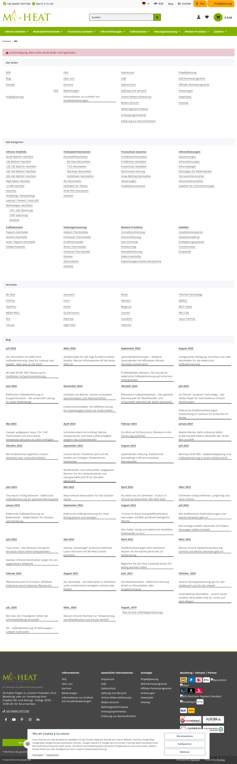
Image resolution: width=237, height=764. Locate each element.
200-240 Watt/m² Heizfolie (21, 176)
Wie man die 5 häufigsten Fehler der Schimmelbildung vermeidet (27, 617)
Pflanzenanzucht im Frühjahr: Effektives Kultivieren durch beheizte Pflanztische (29, 583)
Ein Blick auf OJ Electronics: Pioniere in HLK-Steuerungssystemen (146, 434)
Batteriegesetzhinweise (134, 109)
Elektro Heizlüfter (131, 256)
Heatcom (126, 324)
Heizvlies (11, 190)
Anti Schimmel (129, 241)
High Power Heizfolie (18, 181)
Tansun (10, 324)
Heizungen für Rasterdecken (195, 171)
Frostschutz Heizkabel (133, 166)
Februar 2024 (129, 423)
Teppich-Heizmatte (17, 232)
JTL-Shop (221, 759)
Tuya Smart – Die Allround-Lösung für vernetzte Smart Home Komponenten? (28, 549)
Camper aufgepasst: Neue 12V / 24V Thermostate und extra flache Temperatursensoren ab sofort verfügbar (30, 436)
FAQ (202, 3)
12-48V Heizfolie (15, 185)
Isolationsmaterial (189, 237)
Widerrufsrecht (130, 102)
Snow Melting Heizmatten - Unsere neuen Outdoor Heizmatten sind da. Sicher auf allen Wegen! (203, 597)
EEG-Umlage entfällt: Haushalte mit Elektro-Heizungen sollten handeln (204, 527)
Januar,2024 (186, 423)
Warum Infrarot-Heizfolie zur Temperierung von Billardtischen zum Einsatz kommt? (89, 617)
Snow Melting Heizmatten (136, 176)
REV (8, 318)
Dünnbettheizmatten (76, 156)
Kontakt (186, 3)
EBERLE (183, 300)
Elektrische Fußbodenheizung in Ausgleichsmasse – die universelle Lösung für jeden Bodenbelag (30, 398)
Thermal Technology (190, 294)
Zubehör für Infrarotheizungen (197, 185)
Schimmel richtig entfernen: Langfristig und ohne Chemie (204, 497)
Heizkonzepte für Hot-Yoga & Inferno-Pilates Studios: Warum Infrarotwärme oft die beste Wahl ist (89, 360)
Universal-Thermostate (77, 251)
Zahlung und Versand (133, 90)
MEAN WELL (13, 312)
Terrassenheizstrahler (191, 176)
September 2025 (131, 348)
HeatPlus (11, 306)
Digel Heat (69, 324)
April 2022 (127, 539)
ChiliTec (10, 300)
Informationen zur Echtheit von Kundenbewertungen (82, 98)
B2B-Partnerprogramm (192, 78)
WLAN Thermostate (75, 246)
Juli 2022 (184, 505)
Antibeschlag (128, 246)
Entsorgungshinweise (133, 115)
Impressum (37, 755)
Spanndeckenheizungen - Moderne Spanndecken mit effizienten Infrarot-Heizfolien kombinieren (143, 360)
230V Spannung (19, 215)
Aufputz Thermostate (76, 232)
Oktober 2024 (129, 386)
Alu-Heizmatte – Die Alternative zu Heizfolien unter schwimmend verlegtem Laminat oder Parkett (90, 585)
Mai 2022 (69, 539)
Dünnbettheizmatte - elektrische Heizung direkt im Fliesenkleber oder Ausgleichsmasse (145, 585)
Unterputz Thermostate (77, 237)
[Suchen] (157, 17)
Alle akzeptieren (184, 736)
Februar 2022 (14, 573)
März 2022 (185, 539)
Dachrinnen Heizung (133, 171)
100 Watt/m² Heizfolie (18, 161)
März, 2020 (70, 607)
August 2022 (128, 505)
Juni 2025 (11, 386)
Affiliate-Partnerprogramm (194, 84)
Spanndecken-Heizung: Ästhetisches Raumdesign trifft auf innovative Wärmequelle (142, 457)
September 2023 (73, 445)
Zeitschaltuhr (71, 261)
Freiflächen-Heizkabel (133, 161)
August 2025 (186, 348)
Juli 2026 (11, 348)
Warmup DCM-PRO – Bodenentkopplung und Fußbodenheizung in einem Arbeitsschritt (205, 455)
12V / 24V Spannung (21, 210)
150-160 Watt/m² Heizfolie (21, 171)
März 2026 (70, 348)
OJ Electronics (71, 312)
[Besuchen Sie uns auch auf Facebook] (5, 719)
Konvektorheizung (131, 251)
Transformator (187, 246)
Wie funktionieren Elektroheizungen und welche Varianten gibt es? (202, 515)
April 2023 (127, 487)
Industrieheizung (131, 237)
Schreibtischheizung (133, 232)
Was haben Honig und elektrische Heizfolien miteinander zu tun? (147, 531)
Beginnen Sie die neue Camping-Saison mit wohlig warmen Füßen (146, 565)
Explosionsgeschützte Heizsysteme (141, 261)
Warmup (69, 318)
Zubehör (14, 220)
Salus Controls (187, 318)
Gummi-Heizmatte (16, 237)
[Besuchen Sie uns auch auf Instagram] (30, 719)
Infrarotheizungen (189, 161)
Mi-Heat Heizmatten (78, 161)
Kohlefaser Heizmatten (80, 176)
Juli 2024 (184, 386)
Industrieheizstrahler (191, 181)
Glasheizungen (187, 156)
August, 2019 (129, 607)
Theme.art (195, 759)
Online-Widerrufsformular (136, 96)
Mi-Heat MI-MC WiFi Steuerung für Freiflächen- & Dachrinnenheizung (26, 374)
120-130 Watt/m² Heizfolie (21, 166)
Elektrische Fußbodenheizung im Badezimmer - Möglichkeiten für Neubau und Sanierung (29, 517)
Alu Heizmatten (72, 181)
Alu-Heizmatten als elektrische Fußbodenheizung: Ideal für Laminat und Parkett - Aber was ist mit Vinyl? (30, 360)
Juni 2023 (11, 487)
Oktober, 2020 (187, 573)
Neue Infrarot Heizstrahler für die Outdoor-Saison (89, 497)
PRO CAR (184, 312)
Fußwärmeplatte (15, 246)
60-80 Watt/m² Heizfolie (19, 156)
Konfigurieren (185, 744)
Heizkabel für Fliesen (76, 185)
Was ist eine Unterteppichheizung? (142, 612)
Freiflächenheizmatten (134, 156)
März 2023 (185, 487)
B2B (160, 3)
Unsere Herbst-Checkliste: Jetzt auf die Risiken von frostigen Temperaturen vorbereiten (86, 457)
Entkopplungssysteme (191, 241)
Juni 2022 (11, 539)
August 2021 (71, 573)
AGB (123, 78)
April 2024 (69, 423)
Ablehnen (184, 752)
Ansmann (69, 294)
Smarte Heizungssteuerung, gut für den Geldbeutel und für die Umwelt (202, 583)
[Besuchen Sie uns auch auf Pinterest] (22, 719)
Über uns (69, 78)
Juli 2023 (184, 445)
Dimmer (68, 256)
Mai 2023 (69, 487)
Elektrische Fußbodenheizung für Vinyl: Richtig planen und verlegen (86, 515)
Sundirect (126, 318)
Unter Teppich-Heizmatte (20, 241)
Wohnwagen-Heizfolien (19, 205)
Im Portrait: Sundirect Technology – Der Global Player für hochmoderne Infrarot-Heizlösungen (202, 398)
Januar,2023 (13, 505)
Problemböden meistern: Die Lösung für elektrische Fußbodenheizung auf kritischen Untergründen (146, 376)
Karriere (68, 84)
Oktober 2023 (14, 445)
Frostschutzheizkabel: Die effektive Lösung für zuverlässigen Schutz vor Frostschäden (88, 408)
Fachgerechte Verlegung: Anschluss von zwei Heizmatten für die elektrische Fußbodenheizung (205, 360)
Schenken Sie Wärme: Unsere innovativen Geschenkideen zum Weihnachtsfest (88, 396)
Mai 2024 (11, 423)
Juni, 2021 (127, 573)
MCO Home (185, 306)
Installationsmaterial (133, 185)
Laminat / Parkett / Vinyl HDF (22, 200)
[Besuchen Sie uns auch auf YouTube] (13, 719)
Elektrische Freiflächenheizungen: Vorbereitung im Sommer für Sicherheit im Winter (203, 414)
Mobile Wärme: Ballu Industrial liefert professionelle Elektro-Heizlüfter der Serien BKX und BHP (204, 436)
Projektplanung (223, 3)
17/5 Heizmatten (76, 166)
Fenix (67, 300)
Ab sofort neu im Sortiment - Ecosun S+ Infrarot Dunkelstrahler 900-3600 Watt (144, 497)
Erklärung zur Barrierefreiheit (138, 121)
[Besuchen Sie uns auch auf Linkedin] (38, 719)
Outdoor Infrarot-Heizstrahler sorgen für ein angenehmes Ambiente (31, 561)
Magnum (126, 306)
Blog (170, 3)
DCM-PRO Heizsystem (76, 190)
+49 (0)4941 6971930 (19, 3)
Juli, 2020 (11, 607)
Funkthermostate (73, 241)
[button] (146, 3)
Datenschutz (52, 755)
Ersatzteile (185, 251)
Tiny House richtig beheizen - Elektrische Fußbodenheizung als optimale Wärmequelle (32, 497)
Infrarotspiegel (187, 166)
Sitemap (183, 102)
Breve (124, 294)
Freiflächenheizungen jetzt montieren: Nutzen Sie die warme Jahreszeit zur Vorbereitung (143, 551)
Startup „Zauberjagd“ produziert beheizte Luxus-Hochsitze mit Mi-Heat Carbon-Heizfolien (88, 551)
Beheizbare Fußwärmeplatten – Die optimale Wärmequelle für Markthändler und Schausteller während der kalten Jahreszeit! (147, 398)
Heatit (67, 306)
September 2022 (73, 505)
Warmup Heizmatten (79, 171)
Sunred (125, 312)
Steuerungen (128, 181)
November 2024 (73, 386)
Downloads (185, 96)
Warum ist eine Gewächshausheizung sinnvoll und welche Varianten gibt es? (201, 549)
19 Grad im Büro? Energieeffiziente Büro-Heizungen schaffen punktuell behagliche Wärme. (145, 517)
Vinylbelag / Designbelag (20, 195)
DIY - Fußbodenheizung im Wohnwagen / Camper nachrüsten (29, 629)
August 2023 (128, 445)
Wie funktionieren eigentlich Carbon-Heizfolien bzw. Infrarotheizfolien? (27, 455)
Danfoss (125, 300)
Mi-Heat (10, 294)
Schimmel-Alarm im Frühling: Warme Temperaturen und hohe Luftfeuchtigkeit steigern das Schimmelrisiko (87, 436)
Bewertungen (71, 90)
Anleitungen (186, 90)
